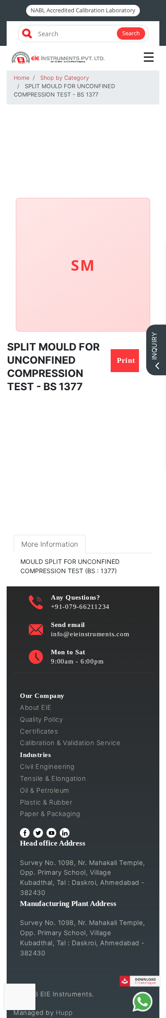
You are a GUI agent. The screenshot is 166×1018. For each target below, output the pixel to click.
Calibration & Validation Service (70, 743)
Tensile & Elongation (53, 779)
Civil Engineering (47, 767)
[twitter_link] (38, 833)
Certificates (39, 731)
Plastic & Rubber (46, 802)
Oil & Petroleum (44, 790)
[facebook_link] (25, 833)
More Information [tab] (49, 544)
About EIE (36, 708)
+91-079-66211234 (80, 606)
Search (131, 33)
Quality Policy (41, 719)
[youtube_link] (51, 833)
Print (126, 360)
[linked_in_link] (64, 833)
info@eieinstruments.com (90, 634)
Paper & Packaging (50, 814)
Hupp (64, 1013)
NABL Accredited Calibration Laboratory (83, 10)
